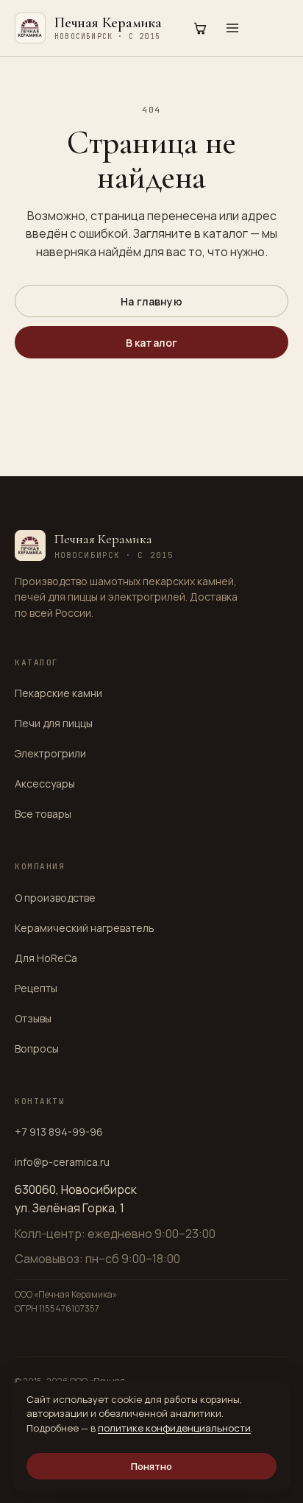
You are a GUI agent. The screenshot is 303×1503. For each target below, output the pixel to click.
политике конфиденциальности (174, 1428)
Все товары (43, 814)
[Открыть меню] (232, 28)
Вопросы (37, 1048)
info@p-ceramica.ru (62, 1162)
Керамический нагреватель (84, 928)
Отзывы (33, 1018)
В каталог (151, 343)
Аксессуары (45, 784)
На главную (151, 301)
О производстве (55, 898)
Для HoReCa (46, 958)
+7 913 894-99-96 (59, 1132)
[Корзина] (200, 28)
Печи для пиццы (54, 723)
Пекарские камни (58, 693)
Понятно (152, 1466)
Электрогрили (50, 753)
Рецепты (36, 988)
